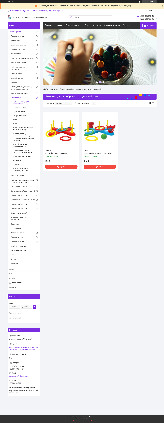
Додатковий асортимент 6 (20, 204)
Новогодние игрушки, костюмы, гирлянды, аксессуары (22, 181)
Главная (48, 25)
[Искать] (71, 17)
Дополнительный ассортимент (22, 186)
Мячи (15, 124)
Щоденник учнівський (19, 213)
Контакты (97, 25)
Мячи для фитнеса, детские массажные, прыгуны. (23, 129)
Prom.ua (91, 417)
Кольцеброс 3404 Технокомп (56, 153)
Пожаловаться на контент (81, 421)
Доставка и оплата (112, 25)
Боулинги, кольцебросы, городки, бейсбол (21, 103)
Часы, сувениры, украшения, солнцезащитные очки (21, 88)
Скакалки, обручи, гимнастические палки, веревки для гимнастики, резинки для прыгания (24, 137)
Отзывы (126, 25)
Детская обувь (16, 73)
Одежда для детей (18, 49)
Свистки (16, 164)
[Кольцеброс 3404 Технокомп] (61, 130)
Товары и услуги (72, 25)
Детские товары (17, 237)
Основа (13, 255)
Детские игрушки (17, 36)
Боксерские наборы (20, 108)
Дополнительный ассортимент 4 (23, 200)
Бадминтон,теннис (19, 112)
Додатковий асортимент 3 (20, 195)
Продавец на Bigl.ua (82, 419)
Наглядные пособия (18, 250)
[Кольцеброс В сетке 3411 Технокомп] (100, 130)
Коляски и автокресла (19, 233)
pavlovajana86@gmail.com (18, 376)
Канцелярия (15, 40)
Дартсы (15, 120)
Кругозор (14, 264)
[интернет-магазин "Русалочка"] (9, 17)
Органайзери (16, 228)
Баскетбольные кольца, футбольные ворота (21, 145)
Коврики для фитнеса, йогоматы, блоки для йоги (22, 151)
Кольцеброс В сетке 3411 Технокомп (98, 153)
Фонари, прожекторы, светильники (19, 219)
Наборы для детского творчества (19, 68)
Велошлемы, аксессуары (22, 156)
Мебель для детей (18, 175)
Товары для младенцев (19, 62)
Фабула (14, 259)
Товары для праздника (19, 93)
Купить (62, 167)
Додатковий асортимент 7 (20, 208)
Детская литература (18, 45)
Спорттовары (65, 89)
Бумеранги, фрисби (20, 116)
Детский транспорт (18, 78)
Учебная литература (18, 246)
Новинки (58, 25)
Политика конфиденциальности (101, 421)
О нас (87, 25)
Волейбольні (15, 224)
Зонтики (14, 82)
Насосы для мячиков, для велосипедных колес (22, 169)
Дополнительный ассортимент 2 (23, 191)
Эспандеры (17, 160)
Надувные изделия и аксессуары (23, 58)
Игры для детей (16, 54)
